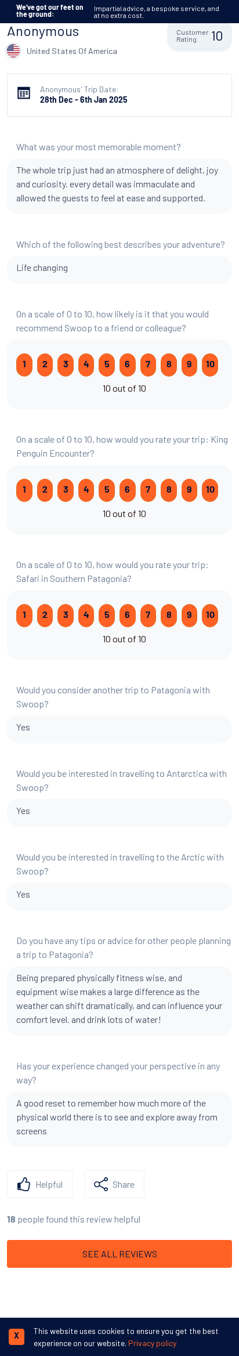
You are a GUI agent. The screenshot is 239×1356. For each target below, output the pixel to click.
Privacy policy (152, 1343)
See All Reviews (119, 1253)
